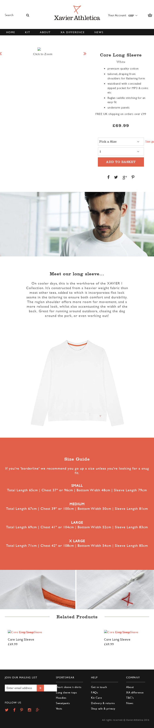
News (129, 703)
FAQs (94, 692)
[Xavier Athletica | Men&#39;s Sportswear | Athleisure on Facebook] (16, 710)
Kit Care (96, 697)
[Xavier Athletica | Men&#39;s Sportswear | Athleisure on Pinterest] (23, 710)
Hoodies (61, 697)
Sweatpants (63, 703)
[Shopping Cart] (150, 15)
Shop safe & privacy (103, 708)
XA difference (135, 692)
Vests (59, 708)
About (130, 687)
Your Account (117, 15)
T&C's (130, 697)
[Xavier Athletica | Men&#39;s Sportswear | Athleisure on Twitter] (8, 710)
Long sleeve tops (66, 692)
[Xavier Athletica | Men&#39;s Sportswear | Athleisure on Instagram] (31, 710)
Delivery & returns (103, 703)
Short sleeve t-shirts (68, 687)
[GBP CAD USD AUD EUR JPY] (132, 15)
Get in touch (99, 687)
